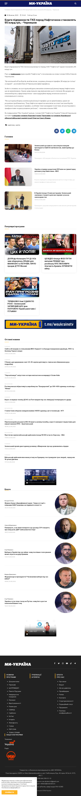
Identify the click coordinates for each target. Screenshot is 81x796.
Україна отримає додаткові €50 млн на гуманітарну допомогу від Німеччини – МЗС (55, 170)
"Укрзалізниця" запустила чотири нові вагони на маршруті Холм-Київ (32, 375)
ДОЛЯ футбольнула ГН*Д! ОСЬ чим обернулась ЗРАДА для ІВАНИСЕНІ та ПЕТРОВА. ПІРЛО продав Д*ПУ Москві (21, 262)
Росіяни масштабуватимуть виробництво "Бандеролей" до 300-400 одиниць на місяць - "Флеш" (40, 387)
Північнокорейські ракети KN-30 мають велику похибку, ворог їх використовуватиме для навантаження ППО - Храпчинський (40, 423)
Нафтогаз (11, 125)
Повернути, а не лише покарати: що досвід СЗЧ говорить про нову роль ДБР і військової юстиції (27, 529)
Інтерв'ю (36, 677)
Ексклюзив (9, 384)
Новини (7, 346)
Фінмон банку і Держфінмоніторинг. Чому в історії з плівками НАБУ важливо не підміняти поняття (25, 504)
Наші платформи (14, 735)
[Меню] (6, 3)
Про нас (60, 677)
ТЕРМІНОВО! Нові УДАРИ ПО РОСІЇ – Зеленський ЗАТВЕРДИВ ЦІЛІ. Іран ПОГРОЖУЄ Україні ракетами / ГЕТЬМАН (21, 306)
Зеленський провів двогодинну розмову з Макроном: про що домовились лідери (36, 446)
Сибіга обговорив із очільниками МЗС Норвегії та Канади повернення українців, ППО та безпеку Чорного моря (39, 350)
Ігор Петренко (9, 549)
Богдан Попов (9, 500)
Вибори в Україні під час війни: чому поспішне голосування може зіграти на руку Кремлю (28, 553)
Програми (11, 677)
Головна (7, 9)
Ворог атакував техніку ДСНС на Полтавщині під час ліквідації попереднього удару (38, 400)
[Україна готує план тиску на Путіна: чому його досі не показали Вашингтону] (65, 602)
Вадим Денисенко (10, 574)
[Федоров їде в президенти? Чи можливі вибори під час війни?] (65, 577)
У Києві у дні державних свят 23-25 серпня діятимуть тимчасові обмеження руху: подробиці (37, 363)
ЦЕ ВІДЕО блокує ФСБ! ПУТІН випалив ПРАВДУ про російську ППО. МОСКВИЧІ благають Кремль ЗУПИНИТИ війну (58, 264)
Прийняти (9, 792)
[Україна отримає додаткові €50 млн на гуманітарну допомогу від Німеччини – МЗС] (18, 177)
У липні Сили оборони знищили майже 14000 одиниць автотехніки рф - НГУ (34, 411)
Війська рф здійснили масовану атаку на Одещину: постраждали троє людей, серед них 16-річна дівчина (40, 458)
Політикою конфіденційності (11, 787)
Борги (18, 125)
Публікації (36, 675)
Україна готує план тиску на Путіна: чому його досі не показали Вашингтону (26, 602)
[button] (56, 131)
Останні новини (12, 339)
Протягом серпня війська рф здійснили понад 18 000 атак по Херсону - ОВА (35, 435)
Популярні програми (14, 226)
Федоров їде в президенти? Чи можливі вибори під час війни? (26, 578)
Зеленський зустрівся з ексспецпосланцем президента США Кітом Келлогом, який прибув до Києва (54, 148)
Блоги (8, 489)
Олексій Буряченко (11, 525)
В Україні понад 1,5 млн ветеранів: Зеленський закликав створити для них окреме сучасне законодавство (52, 195)
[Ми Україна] (40, 3)
